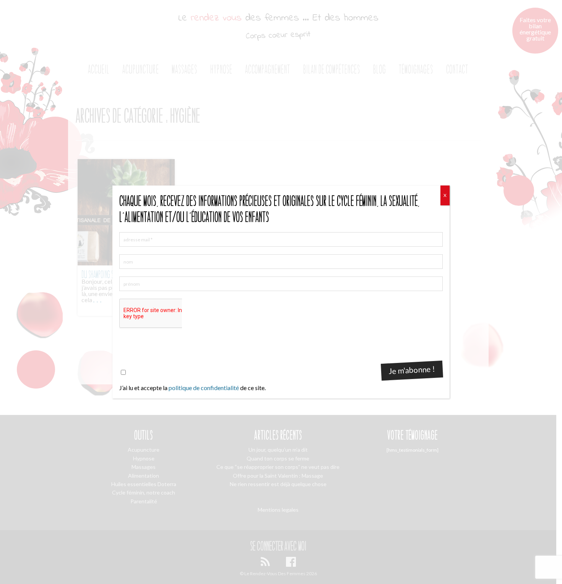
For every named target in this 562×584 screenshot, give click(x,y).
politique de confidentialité (204, 387)
